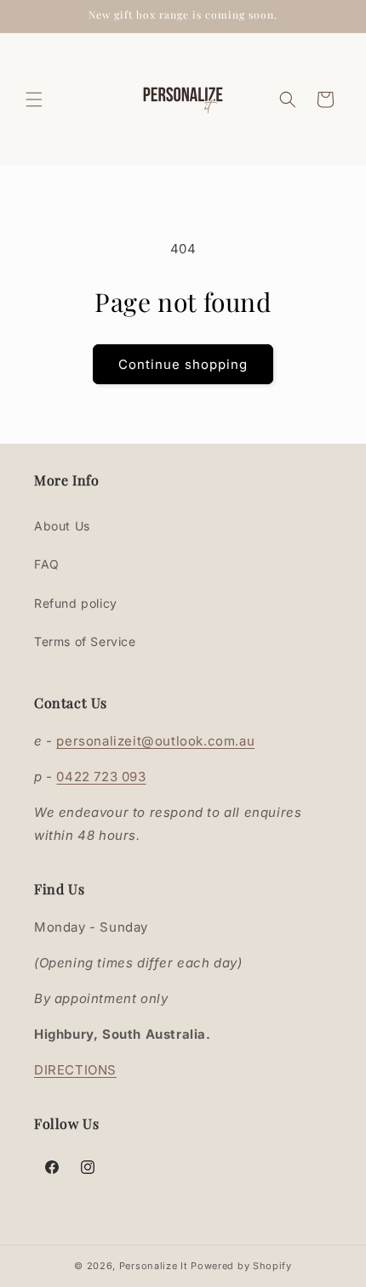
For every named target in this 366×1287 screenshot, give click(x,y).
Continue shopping (183, 364)
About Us (62, 526)
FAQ (47, 564)
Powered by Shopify (241, 1266)
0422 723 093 (101, 776)
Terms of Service (85, 641)
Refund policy (75, 603)
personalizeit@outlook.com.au (155, 741)
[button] (34, 99)
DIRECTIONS (75, 1070)
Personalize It (153, 1266)
